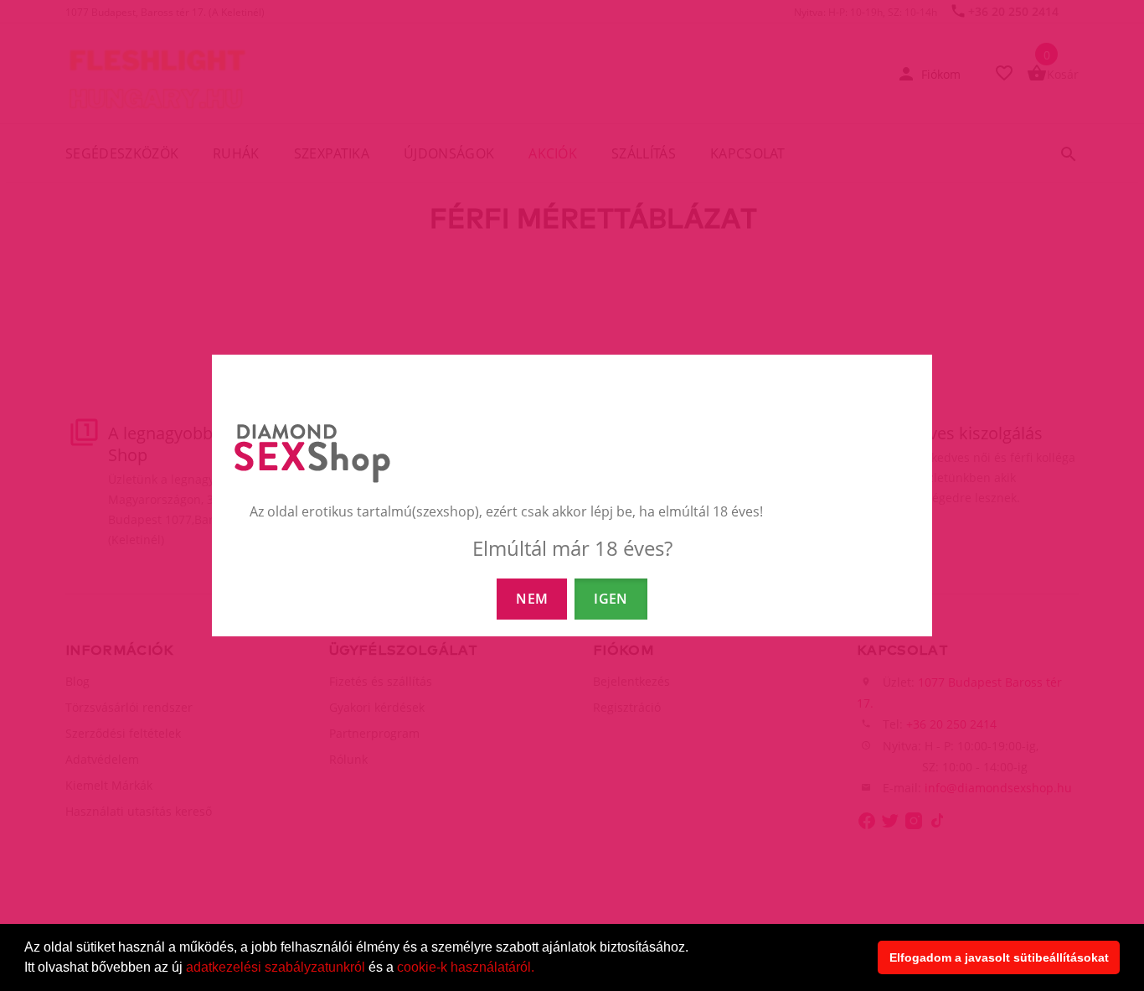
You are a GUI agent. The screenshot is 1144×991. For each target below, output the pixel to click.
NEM (532, 598)
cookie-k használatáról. (465, 967)
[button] (540, 969)
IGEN (610, 598)
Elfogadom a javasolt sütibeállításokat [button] (999, 957)
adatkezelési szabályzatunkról (275, 967)
